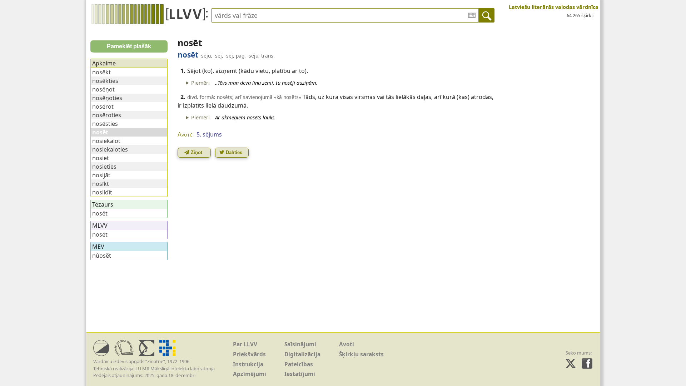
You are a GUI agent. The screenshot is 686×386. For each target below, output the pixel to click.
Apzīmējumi (249, 374)
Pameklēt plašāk (129, 46)
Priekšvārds (249, 354)
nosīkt (100, 184)
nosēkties (105, 81)
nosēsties (105, 124)
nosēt (100, 213)
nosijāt (101, 175)
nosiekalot (106, 141)
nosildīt (102, 192)
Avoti (346, 344)
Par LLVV (245, 344)
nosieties (104, 166)
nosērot (103, 106)
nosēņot (103, 89)
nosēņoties (107, 98)
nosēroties (106, 115)
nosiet (100, 158)
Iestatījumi (299, 374)
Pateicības (298, 364)
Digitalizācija (302, 354)
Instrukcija (248, 364)
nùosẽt (101, 255)
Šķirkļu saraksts (361, 354)
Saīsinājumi (300, 344)
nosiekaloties (110, 149)
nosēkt (101, 72)
